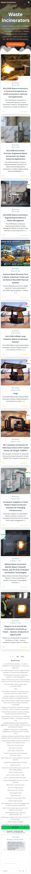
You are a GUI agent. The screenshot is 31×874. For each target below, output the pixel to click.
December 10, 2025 (15, 623)
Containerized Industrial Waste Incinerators (15, 762)
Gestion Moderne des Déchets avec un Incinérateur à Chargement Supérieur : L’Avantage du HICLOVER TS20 (15, 718)
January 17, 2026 (15, 441)
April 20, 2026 (15, 85)
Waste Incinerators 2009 (15, 772)
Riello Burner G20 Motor (15, 748)
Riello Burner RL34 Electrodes (15, 745)
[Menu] (28, 2)
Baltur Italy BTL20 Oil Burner (15, 790)
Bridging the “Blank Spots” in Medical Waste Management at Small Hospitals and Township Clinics (15, 731)
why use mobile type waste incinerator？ (15, 777)
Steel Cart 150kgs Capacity (15, 787)
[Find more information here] (15, 849)
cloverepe (16, 83)
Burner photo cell (15, 795)
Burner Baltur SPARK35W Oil (16, 750)
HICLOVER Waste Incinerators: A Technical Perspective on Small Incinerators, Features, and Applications (15, 666)
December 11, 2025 (15, 561)
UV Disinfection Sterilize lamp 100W (15, 798)
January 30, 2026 (15, 271)
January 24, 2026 (15, 333)
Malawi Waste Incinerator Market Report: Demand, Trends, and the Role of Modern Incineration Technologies (15, 702)
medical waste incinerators (15, 822)
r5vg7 (15, 689)
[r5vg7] (15, 372)
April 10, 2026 (15, 211)
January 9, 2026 (15, 498)
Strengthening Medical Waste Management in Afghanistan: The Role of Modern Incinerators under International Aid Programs (15, 725)
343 (17, 657)
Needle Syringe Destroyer (15, 801)
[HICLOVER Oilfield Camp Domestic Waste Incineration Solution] (15, 315)
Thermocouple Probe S (15, 793)
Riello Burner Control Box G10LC (15, 785)
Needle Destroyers (15, 765)
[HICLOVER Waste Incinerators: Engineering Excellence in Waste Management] (15, 194)
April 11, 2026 (15, 147)
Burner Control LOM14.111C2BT (15, 775)
